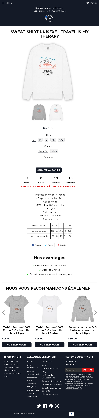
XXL (61, 140)
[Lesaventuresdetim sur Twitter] (39, 407)
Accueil (30, 361)
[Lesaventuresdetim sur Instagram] (57, 407)
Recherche (32, 396)
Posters (30, 380)
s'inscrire (87, 370)
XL (53, 140)
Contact (30, 393)
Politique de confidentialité (73, 381)
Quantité (48, 157)
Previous (3, 312)
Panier (93, 3)
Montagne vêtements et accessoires (33, 374)
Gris (54, 151)
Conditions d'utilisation (52, 384)
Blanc (43, 151)
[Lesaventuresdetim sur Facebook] (45, 407)
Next (96, 312)
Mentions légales (49, 394)
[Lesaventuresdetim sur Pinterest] (51, 407)
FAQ (44, 371)
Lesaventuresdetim (27, 414)
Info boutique (33, 390)
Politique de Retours (51, 381)
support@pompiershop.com (73, 389)
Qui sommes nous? (50, 368)
